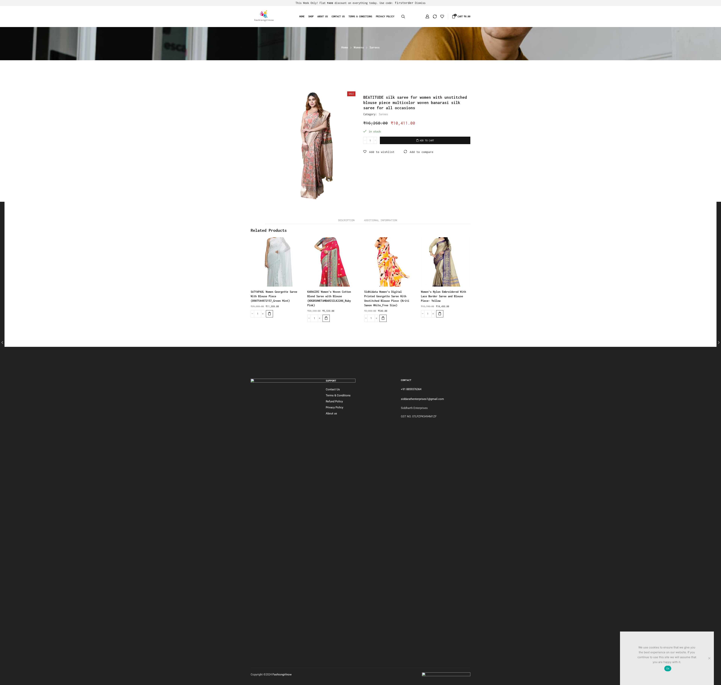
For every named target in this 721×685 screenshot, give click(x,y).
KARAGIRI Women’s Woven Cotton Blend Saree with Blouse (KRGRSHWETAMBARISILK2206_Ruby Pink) (329, 298)
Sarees (375, 47)
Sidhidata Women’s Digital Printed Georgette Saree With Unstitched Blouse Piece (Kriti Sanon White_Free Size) (386, 298)
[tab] (346, 220)
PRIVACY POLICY (385, 16)
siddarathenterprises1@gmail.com (422, 399)
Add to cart (427, 140)
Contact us (338, 16)
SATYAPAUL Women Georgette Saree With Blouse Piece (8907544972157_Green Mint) (274, 296)
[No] (709, 658)
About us (322, 16)
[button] (269, 313)
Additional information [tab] (380, 220)
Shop (311, 16)
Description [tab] (346, 220)
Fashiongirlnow (282, 674)
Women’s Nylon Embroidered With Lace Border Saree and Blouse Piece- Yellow (443, 296)
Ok (668, 668)
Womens (359, 47)
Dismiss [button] (420, 3)
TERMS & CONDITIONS (360, 16)
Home (302, 16)
